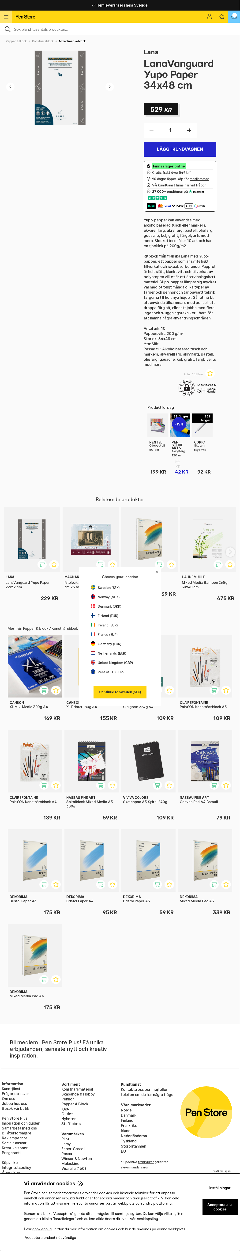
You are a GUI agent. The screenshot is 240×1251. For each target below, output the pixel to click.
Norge (126, 1110)
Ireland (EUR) (108, 625)
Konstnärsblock (43, 41)
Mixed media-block (72, 41)
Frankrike (129, 1125)
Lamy (66, 1143)
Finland (127, 1120)
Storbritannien (133, 1146)
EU (123, 1151)
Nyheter (68, 1118)
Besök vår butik (15, 1108)
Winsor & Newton (76, 1158)
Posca (66, 1153)
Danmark (128, 1115)
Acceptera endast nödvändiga (50, 1237)
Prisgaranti (11, 1152)
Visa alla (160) (73, 1168)
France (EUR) (108, 635)
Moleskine (70, 1163)
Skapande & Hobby (78, 1094)
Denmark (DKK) (109, 606)
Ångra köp (11, 1172)
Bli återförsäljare (16, 1133)
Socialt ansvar (14, 1143)
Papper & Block (16, 41)
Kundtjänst (11, 1088)
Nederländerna (134, 1135)
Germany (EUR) (109, 644)
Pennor (67, 1099)
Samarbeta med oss (19, 1128)
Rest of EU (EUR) (111, 672)
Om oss (8, 1098)
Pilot (65, 1139)
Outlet (67, 1113)
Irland (126, 1130)
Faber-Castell (73, 1148)
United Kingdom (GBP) (115, 663)
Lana (151, 52)
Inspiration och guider (21, 1123)
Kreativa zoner (15, 1147)
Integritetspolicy (16, 1167)
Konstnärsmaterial (77, 1089)
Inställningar (220, 1188)
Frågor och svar (15, 1093)
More (152, 416)
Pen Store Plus (14, 1118)
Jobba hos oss (14, 1103)
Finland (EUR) (108, 616)
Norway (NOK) (109, 597)
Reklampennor (14, 1138)
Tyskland (129, 1141)
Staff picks (71, 1123)
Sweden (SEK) (109, 588)
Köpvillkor (10, 1162)
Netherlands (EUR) (112, 653)
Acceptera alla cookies (219, 1206)
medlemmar (199, 179)
